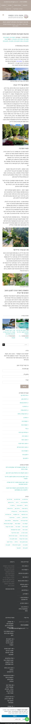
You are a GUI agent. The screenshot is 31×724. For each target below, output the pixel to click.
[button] (27, 329)
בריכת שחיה (10, 508)
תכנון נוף (25, 458)
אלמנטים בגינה (24, 502)
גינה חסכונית (16, 514)
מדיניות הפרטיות (10, 589)
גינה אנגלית (14, 511)
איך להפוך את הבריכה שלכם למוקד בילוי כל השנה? (22, 332)
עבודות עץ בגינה (23, 432)
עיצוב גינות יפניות (24, 536)
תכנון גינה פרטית (23, 573)
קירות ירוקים (9, 542)
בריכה (17, 502)
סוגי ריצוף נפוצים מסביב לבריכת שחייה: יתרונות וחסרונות (9, 332)
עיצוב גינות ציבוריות (22, 447)
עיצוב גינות (25, 24)
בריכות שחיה (24, 410)
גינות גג (25, 417)
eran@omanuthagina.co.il (11, 2)
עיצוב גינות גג (24, 532)
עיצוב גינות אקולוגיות (15, 529)
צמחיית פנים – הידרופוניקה (24, 598)
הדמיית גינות (8, 520)
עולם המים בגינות (23, 581)
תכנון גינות (5, 41)
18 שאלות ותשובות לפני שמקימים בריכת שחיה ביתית (9, 625)
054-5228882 (23, 2)
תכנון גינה (14, 39)
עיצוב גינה (19, 24)
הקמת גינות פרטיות (8, 523)
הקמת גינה (12, 37)
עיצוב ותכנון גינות (18, 41)
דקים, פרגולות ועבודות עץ (24, 585)
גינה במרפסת (24, 514)
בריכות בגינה (20, 505)
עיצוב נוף (25, 577)
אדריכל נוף (9, 499)
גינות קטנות (15, 520)
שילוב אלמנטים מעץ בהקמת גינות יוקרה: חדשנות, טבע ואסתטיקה (8, 661)
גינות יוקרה (11, 517)
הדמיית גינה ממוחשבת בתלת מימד (23, 609)
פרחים (16, 542)
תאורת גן (25, 594)
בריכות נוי (25, 406)
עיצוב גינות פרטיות (13, 536)
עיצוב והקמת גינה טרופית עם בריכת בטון (17, 473)
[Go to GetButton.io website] (27, 722)
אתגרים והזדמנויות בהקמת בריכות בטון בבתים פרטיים (8, 678)
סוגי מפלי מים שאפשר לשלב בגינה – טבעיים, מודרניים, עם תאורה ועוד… (9, 689)
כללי (26, 429)
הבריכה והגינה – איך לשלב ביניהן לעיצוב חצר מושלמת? (9, 700)
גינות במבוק (25, 517)
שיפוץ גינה (25, 545)
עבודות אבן (25, 590)
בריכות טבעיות (24, 403)
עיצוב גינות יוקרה (23, 443)
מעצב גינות (25, 526)
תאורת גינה (24, 451)
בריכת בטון (17, 508)
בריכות (26, 505)
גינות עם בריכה (24, 520)
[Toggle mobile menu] (3, 15)
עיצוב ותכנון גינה (13, 539)
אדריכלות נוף (24, 395)
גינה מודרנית (8, 514)
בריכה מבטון (11, 502)
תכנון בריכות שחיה (16, 545)
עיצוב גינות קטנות (23, 539)
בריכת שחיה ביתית (23, 414)
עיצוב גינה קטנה (9, 526)
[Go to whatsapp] (27, 719)
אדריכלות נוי (25, 499)
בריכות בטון (24, 399)
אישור (14, 716)
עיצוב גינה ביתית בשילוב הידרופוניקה (8, 670)
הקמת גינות (6, 37)
